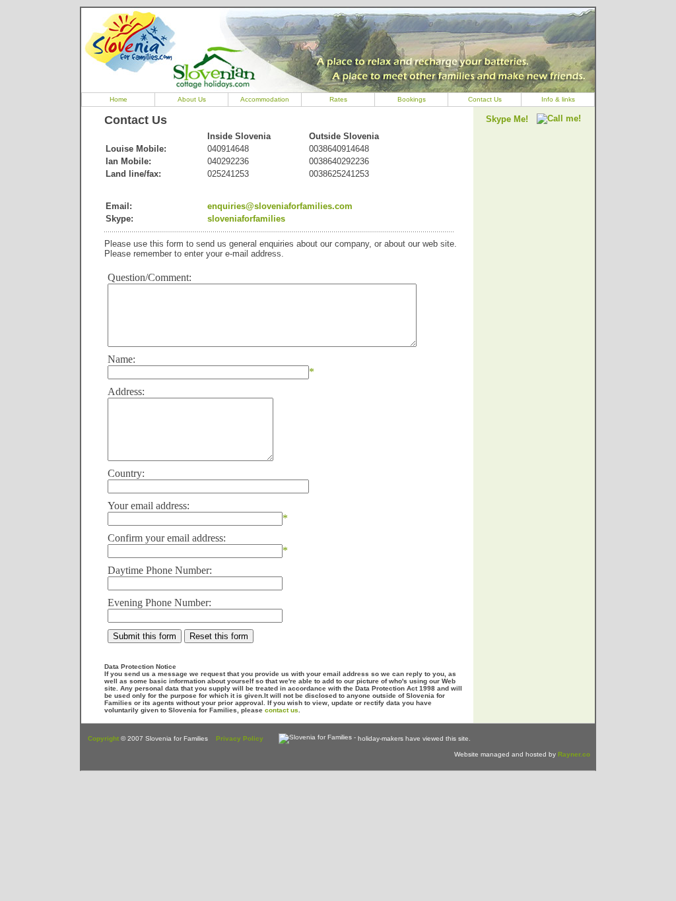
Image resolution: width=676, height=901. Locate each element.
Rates (338, 99)
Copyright (103, 738)
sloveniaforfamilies (246, 219)
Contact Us (485, 99)
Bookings (411, 99)
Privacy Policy (239, 738)
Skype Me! (507, 119)
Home (118, 99)
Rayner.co (574, 754)
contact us (281, 710)
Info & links (558, 99)
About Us (192, 99)
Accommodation (264, 99)
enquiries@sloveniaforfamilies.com (280, 206)
